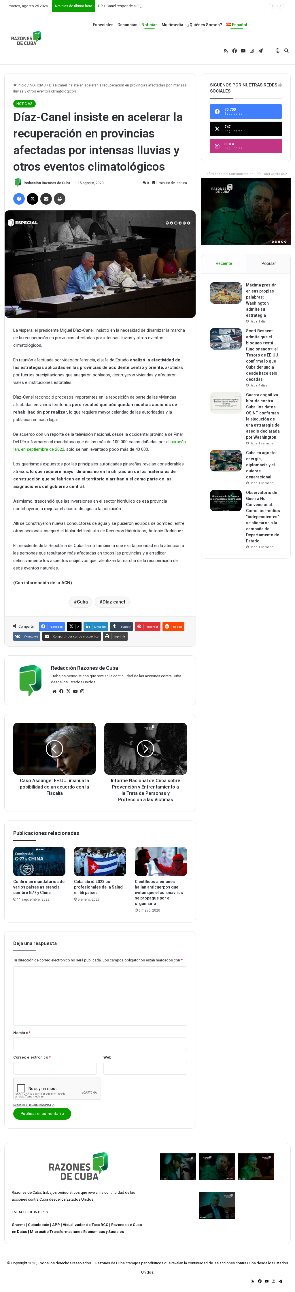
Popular (269, 263)
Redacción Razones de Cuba (47, 183)
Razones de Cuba (26, 1192)
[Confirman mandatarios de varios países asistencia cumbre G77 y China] (39, 861)
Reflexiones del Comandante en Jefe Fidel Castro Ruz (246, 174)
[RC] (26, 38)
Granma (18, 1225)
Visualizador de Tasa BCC (85, 1225)
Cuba (82, 602)
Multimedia (172, 24)
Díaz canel (114, 602)
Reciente (224, 263)
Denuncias (127, 24)
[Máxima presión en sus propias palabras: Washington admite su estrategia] (226, 293)
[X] (68, 691)
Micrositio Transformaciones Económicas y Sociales (77, 1231)
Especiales (103, 24)
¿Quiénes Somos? (204, 24)
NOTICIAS (38, 85)
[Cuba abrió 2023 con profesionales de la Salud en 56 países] (100, 861)
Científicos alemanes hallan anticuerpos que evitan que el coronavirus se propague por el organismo (159, 892)
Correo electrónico (32, 1057)
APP (56, 1225)
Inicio (22, 85)
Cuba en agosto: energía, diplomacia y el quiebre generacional (261, 464)
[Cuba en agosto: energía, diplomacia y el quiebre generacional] (226, 460)
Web (107, 1057)
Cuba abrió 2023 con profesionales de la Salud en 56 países (98, 887)
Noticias (149, 24)
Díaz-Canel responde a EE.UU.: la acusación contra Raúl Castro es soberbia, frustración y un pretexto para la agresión (195, 6)
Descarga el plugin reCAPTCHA (33, 1104)
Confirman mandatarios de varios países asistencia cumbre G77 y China (39, 887)
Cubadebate (38, 1225)
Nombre (22, 1033)
